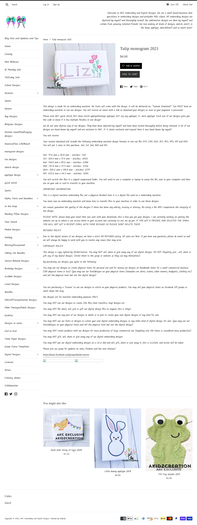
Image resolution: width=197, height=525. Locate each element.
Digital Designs (21, 354)
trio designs (11, 159)
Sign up (56, 4)
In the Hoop (21, 206)
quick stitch (11, 183)
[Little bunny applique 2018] (117, 438)
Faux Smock (11, 222)
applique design (21, 175)
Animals (21, 93)
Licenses (9, 362)
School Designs (12, 85)
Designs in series (21, 323)
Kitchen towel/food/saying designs (18, 134)
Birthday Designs (21, 269)
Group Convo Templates (17, 347)
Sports (8, 101)
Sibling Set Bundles (15, 253)
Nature (8, 109)
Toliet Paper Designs (15, 339)
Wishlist (9, 315)
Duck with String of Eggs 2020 (66, 450)
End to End (10, 331)
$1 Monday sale (13, 70)
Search (8, 503)
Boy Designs (11, 116)
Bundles (9, 292)
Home (7, 46)
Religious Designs (13, 124)
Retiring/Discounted (21, 245)
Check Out (187, 4)
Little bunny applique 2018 (118, 471)
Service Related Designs (17, 261)
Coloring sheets (12, 378)
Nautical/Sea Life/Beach (17, 144)
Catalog (8, 54)
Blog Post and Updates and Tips (21, 38)
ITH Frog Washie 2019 (169, 474)
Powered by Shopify (58, 518)
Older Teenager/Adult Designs (20, 308)
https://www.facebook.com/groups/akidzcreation (66, 355)
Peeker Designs (12, 230)
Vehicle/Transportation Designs (21, 300)
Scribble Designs (13, 276)
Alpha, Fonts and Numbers (21, 198)
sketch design (12, 167)
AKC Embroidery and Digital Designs (34, 518)
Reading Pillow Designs (17, 214)
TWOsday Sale (12, 77)
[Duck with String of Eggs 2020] (66, 427)
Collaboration (11, 386)
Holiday (21, 237)
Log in (46, 4)
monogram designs (14, 152)
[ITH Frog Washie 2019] (169, 439)
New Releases (12, 62)
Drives (8, 370)
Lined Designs (12, 284)
